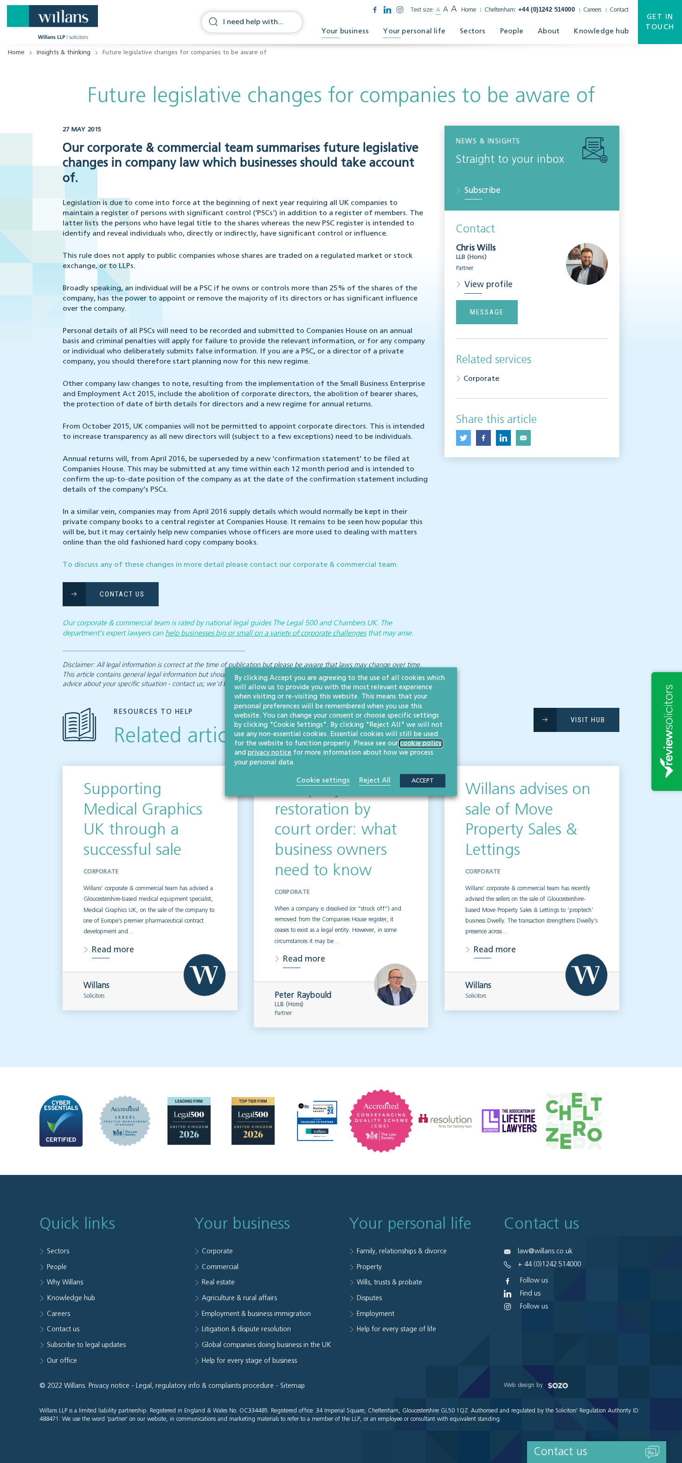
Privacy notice (109, 1385)
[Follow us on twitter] (463, 438)
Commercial (220, 1267)
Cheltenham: (529, 10)
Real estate (218, 1282)
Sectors (472, 31)
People (511, 31)
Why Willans (65, 1282)
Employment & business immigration (256, 1313)
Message (487, 312)
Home (468, 10)
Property (369, 1267)
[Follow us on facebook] (375, 9)
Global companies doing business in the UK (266, 1344)
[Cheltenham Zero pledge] (573, 1121)
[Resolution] (445, 1121)
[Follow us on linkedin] (387, 9)
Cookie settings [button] (323, 779)
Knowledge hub (601, 31)
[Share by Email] (523, 438)
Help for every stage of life (396, 1329)
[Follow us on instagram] (400, 9)
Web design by (524, 1385)
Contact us (63, 1329)
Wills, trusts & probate (389, 1282)
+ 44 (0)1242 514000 (549, 1264)
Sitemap (292, 1385)
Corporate (481, 379)
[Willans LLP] (52, 22)
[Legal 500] (189, 1121)
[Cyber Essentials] (61, 1121)
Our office (62, 1360)
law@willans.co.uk (545, 1251)
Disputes (369, 1298)
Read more (113, 950)
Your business (345, 31)
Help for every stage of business (249, 1360)
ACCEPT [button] (423, 780)
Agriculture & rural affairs (239, 1298)
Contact (619, 10)
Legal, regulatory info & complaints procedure (205, 1385)
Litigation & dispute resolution (246, 1329)
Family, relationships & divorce (402, 1251)
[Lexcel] (125, 1120)
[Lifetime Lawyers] (509, 1121)
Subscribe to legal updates (86, 1344)
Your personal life (414, 31)
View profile (488, 285)
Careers (592, 10)
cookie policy (421, 743)
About (549, 31)
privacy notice (269, 753)
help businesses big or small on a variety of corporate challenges (265, 633)
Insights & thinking (63, 53)
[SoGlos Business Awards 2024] (317, 1120)
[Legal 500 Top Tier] (253, 1121)
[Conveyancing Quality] (381, 1120)
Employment (375, 1313)
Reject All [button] (375, 779)
